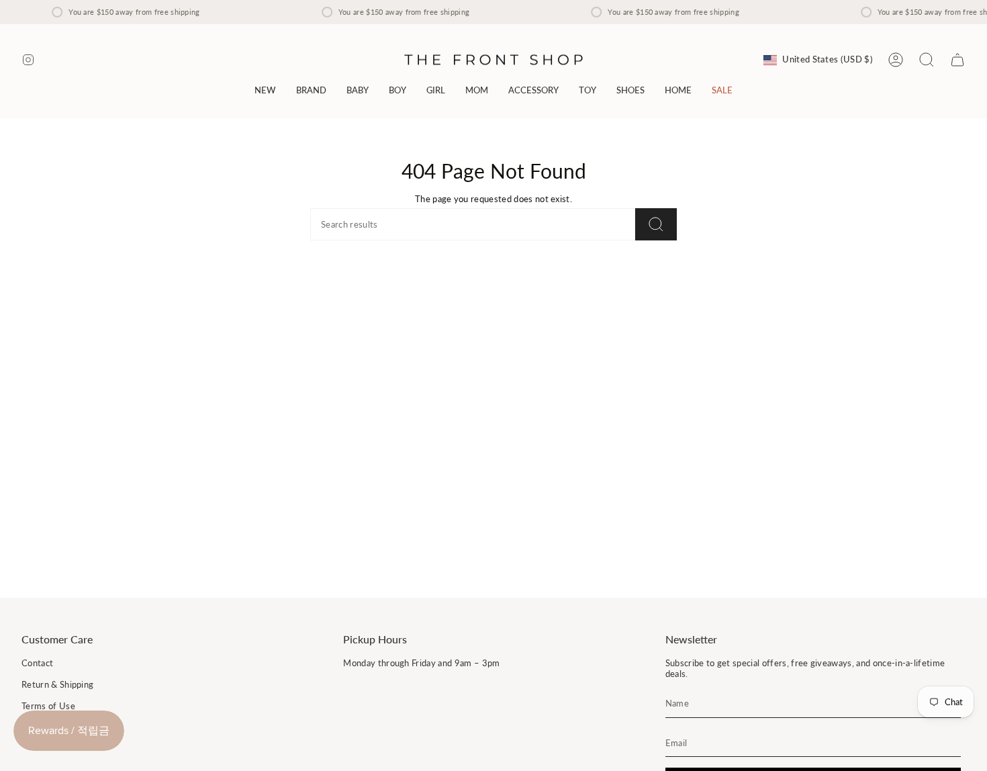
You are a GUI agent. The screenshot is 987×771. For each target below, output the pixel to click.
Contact (37, 662)
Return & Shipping (57, 684)
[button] (311, 90)
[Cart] (957, 59)
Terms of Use (48, 705)
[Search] (656, 224)
